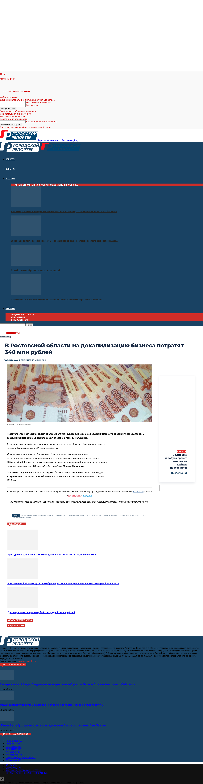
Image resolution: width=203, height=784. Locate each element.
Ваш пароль (32, 105)
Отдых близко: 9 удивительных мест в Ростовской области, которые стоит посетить (51, 704)
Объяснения (60, 185)
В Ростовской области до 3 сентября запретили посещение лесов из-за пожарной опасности (63, 583)
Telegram (87, 495)
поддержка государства (128, 515)
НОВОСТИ (10, 159)
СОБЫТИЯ (10, 169)
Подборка (72, 185)
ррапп (143, 515)
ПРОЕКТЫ (10, 308)
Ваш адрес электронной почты (41, 121)
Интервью (33, 185)
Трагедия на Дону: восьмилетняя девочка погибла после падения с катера (52, 554)
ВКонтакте (138, 491)
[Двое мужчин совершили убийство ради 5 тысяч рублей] (22, 607)
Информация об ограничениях (15, 113)
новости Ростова (110, 515)
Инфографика (46, 185)
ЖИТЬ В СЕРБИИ (18, 317)
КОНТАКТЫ (11, 765)
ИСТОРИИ (10, 178)
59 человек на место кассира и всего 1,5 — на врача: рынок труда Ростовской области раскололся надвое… (64, 241)
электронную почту (137, 501)
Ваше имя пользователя (38, 102)
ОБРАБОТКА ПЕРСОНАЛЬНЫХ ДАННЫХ (27, 773)
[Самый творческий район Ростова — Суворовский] (26, 265)
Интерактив (21, 185)
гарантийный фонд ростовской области (37, 515)
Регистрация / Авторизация (18, 91)
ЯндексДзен (74, 495)
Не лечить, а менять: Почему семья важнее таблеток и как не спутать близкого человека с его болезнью (64, 211)
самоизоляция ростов (22, 517)
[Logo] (20, 151)
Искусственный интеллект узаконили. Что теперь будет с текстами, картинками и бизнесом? (57, 299)
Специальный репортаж (22, 315)
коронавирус (61, 515)
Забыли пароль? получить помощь (18, 111)
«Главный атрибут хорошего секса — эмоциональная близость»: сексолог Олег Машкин (53, 725)
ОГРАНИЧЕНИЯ (14, 768)
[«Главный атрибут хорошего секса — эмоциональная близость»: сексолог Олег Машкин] (7, 720)
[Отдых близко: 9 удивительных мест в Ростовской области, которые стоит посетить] (7, 699)
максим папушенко (76, 515)
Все (13, 185)
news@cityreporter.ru (26, 661)
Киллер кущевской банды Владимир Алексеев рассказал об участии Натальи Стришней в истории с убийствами (67, 684)
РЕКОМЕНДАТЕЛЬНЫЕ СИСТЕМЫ (23, 770)
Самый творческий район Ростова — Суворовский (35, 270)
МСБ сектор (96, 515)
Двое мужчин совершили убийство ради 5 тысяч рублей (41, 612)
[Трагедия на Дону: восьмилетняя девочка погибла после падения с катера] (22, 549)
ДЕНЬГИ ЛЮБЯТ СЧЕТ (20, 320)
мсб (88, 515)
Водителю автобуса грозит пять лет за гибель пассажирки (175, 461)
